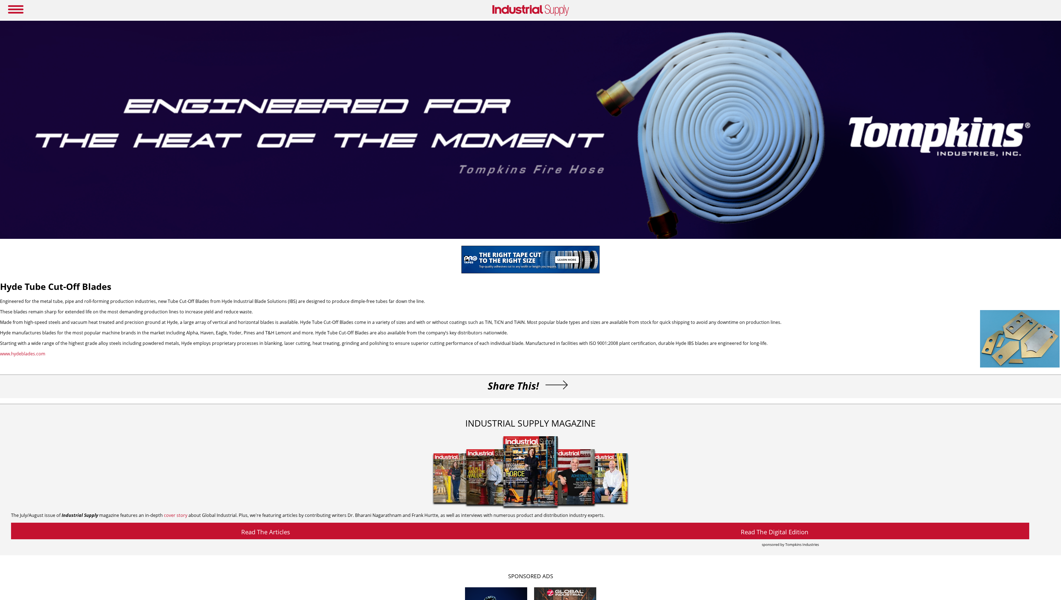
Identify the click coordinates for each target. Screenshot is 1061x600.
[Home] (530, 15)
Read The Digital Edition (774, 532)
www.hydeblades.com (22, 354)
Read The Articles (265, 532)
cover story (175, 515)
